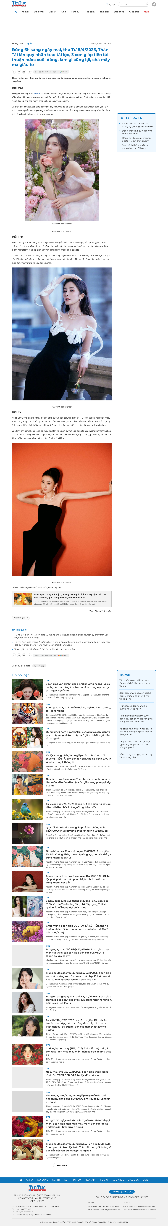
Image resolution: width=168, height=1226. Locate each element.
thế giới (137, 145)
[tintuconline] (15, 12)
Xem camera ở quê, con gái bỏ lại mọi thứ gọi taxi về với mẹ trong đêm (135, 696)
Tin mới (124, 674)
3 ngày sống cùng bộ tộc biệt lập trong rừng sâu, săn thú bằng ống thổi (134, 744)
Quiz (146, 11)
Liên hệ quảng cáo (122, 1191)
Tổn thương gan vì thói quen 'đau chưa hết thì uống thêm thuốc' (134, 683)
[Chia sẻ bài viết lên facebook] (14, 72)
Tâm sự (75, 11)
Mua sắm (90, 11)
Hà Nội (91, 1202)
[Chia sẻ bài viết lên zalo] (19, 72)
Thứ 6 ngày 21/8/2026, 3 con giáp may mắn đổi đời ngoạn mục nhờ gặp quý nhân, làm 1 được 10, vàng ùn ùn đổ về (78, 1099)
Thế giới (104, 11)
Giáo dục (134, 11)
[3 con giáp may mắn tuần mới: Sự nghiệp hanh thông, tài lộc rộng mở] (27, 713)
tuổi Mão (36, 94)
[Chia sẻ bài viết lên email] (24, 72)
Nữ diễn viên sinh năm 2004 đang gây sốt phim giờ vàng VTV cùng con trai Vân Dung (136, 719)
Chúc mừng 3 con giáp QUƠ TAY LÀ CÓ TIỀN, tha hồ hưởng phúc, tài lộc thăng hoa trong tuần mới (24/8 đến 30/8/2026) (77, 929)
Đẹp (63, 11)
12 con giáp (39, 666)
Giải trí (52, 11)
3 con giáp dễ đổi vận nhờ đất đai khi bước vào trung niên (44, 649)
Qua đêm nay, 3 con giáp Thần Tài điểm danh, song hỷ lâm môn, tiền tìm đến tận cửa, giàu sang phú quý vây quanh (78, 782)
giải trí (125, 141)
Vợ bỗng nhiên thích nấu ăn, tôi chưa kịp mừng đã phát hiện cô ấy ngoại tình (136, 732)
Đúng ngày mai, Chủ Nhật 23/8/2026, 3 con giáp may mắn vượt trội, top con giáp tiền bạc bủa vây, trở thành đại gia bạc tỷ (77, 952)
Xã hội (25, 11)
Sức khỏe (119, 11)
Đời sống (39, 11)
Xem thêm (62, 1165)
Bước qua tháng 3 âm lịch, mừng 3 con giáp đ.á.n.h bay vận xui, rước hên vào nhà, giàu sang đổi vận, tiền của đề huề (70, 596)
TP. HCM (126, 1202)
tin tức (136, 123)
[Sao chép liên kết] (30, 72)
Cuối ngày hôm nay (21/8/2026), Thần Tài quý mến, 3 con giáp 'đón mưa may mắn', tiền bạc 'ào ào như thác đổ (78, 1051)
